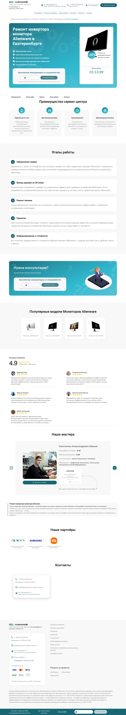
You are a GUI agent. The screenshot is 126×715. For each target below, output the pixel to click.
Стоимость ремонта (57, 624)
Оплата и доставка (57, 628)
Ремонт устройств (51, 13)
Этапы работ (30, 97)
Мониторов (66, 672)
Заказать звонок (109, 5)
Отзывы (89, 13)
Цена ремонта (63, 13)
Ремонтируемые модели (59, 641)
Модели (41, 97)
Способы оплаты (56, 653)
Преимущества (16, 97)
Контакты (81, 13)
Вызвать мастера (40, 482)
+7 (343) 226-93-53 (76, 4)
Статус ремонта (93, 5)
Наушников (54, 675)
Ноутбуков (54, 672)
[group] (17, 542)
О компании (38, 13)
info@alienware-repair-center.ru (25, 645)
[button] (114, 468)
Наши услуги (55, 644)
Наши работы (54, 97)
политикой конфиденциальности (52, 81)
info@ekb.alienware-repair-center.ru (31, 587)
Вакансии (73, 13)
